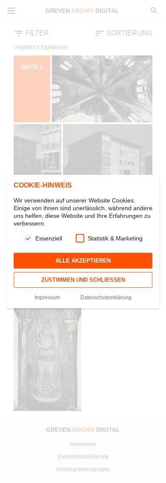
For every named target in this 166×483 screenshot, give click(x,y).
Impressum (47, 298)
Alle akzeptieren (83, 260)
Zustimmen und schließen (83, 280)
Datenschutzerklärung (106, 298)
